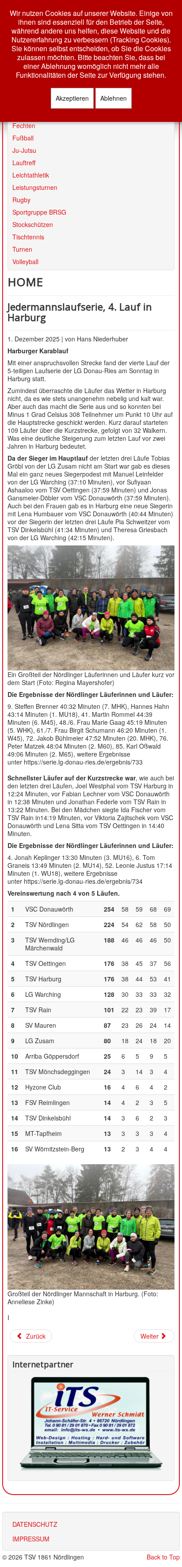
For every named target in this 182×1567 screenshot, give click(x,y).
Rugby (21, 199)
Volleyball (25, 261)
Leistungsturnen (34, 187)
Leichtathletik (30, 174)
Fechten (23, 125)
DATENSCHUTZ (34, 1524)
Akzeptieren (72, 98)
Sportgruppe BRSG (39, 212)
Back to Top (163, 1556)
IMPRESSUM (30, 1538)
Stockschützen (32, 224)
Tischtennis (28, 236)
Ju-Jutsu (24, 150)
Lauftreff (23, 162)
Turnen (22, 249)
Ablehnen (113, 98)
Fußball (23, 137)
